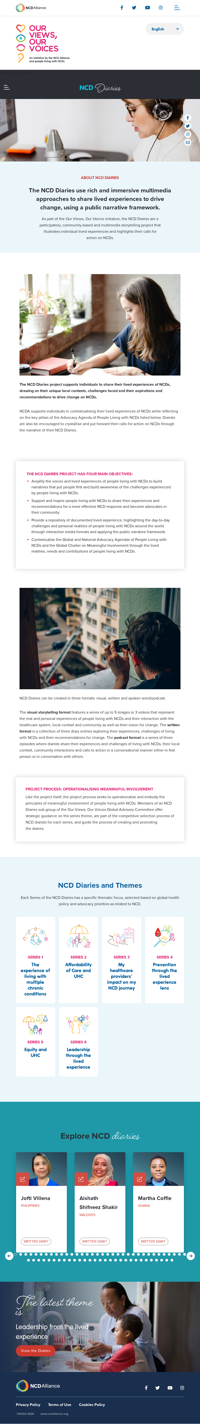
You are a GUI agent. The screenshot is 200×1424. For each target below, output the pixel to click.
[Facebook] (121, 7)
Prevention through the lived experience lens (164, 976)
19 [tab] (108, 1254)
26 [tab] (144, 1254)
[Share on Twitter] (187, 126)
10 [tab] (62, 1254)
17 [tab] (98, 1254)
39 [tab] (49, 1260)
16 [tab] (93, 1254)
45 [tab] (80, 1260)
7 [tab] (47, 1254)
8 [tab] (52, 1254)
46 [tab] (85, 1260)
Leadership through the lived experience (78, 1058)
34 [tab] (185, 1254)
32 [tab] (175, 1254)
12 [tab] (72, 1254)
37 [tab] (39, 1260)
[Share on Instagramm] (187, 134)
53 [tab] (121, 1260)
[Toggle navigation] (177, 8)
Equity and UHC (35, 1052)
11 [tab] (67, 1254)
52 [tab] (116, 1260)
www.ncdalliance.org (54, 1413)
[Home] (43, 43)
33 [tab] (180, 1254)
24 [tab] (134, 1254)
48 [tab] (95, 1260)
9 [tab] (57, 1254)
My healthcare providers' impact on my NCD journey (121, 976)
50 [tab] (106, 1260)
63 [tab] (172, 1260)
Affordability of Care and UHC (78, 970)
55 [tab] (131, 1260)
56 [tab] (136, 1260)
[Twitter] (134, 7)
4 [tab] (31, 1254)
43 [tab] (70, 1260)
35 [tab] (29, 1260)
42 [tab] (65, 1260)
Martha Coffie (154, 1198)
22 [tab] (123, 1254)
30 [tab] (164, 1254)
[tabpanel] (41, 1202)
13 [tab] (77, 1254)
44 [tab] (75, 1260)
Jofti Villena (35, 1198)
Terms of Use (59, 1404)
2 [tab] (21, 1254)
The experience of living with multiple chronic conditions (35, 979)
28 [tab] (154, 1254)
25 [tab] (139, 1254)
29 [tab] (159, 1254)
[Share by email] (187, 142)
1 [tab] (15, 1254)
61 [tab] (162, 1260)
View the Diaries (35, 1350)
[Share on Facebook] (187, 117)
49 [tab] (100, 1260)
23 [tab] (129, 1254)
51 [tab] (111, 1260)
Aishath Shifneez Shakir (99, 1203)
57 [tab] (141, 1260)
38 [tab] (44, 1260)
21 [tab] (118, 1254)
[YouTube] (147, 7)
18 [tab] (103, 1254)
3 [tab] (26, 1254)
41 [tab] (59, 1260)
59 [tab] (152, 1260)
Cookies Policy (92, 1404)
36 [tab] (34, 1260)
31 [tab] (169, 1254)
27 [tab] (149, 1254)
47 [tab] (90, 1260)
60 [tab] (157, 1260)
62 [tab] (167, 1260)
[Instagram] (161, 7)
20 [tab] (113, 1254)
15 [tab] (88, 1254)
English (158, 29)
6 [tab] (41, 1254)
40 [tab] (54, 1260)
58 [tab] (147, 1260)
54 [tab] (126, 1260)
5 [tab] (36, 1254)
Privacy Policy (28, 1404)
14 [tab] (82, 1254)
